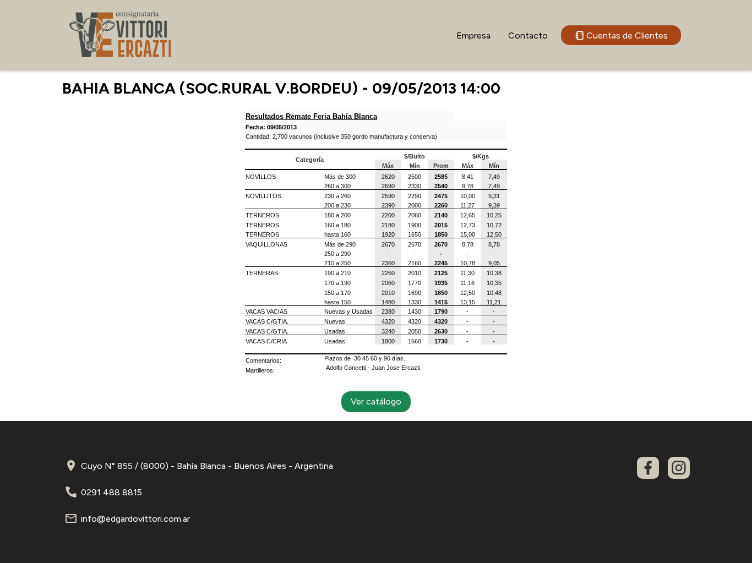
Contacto (528, 35)
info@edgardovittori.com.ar (135, 518)
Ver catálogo (376, 401)
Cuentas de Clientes (627, 35)
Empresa (473, 35)
